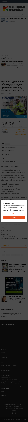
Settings (14, 213)
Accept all (14, 217)
